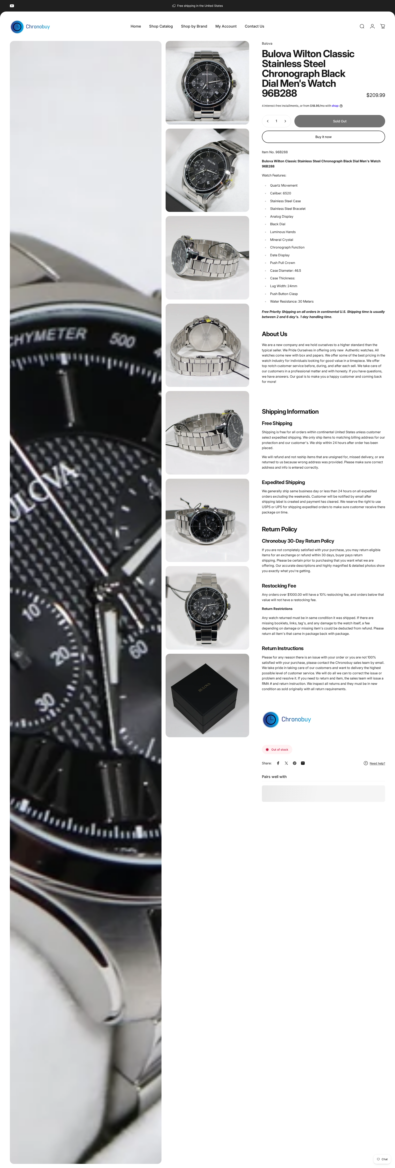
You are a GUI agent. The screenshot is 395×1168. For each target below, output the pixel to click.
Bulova (267, 43)
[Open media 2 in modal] (207, 82)
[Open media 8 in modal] (207, 608)
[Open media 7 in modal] (207, 520)
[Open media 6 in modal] (207, 433)
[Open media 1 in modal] (85, 602)
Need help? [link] (377, 763)
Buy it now (323, 137)
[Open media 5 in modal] (207, 345)
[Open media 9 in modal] (207, 695)
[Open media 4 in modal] (207, 258)
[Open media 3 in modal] (207, 170)
